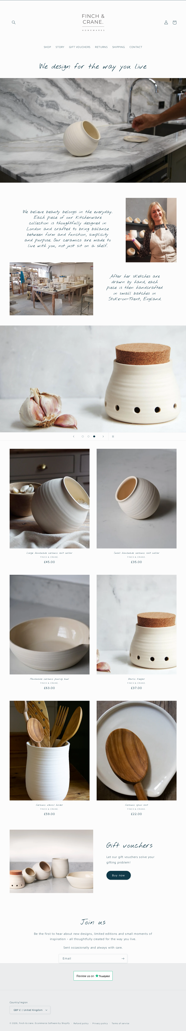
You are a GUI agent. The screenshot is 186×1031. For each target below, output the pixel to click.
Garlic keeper (136, 679)
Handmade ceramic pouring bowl (49, 679)
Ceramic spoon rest (136, 805)
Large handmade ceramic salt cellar (49, 553)
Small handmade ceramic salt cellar (136, 553)
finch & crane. (26, 1023)
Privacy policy (100, 1023)
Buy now (118, 875)
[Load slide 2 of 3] (88, 436)
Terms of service (120, 1023)
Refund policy (81, 1023)
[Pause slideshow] (112, 436)
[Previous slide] (74, 436)
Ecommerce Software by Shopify (52, 1023)
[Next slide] (103, 436)
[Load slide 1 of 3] (83, 436)
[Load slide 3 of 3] (94, 436)
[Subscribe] (123, 958)
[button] (14, 22)
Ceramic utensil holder (49, 805)
